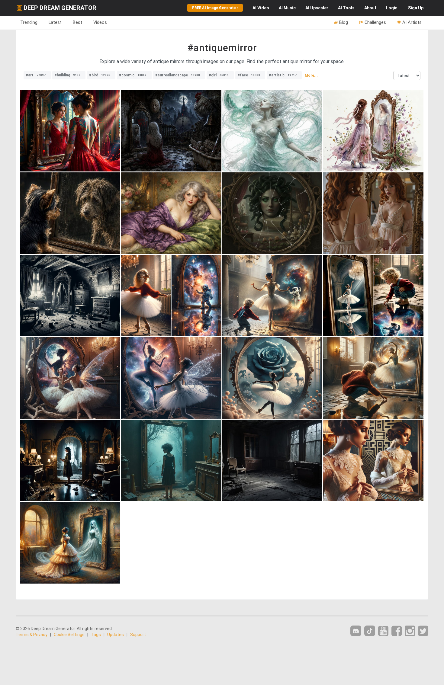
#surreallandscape (177, 75)
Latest (55, 22)
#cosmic (132, 75)
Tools (346, 7)
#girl (219, 75)
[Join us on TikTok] (369, 631)
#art (36, 75)
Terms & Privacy (31, 634)
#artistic (283, 75)
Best (77, 22)
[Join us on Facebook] (396, 631)
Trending (28, 22)
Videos (100, 22)
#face (248, 75)
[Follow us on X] (423, 631)
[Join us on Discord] (355, 631)
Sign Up (415, 7)
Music (287, 7)
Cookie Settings (69, 634)
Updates (115, 634)
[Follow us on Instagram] (410, 631)
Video (261, 7)
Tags (96, 634)
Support (138, 634)
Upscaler (316, 7)
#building (67, 75)
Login (391, 7)
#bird (99, 75)
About (370, 7)
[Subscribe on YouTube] (383, 631)
